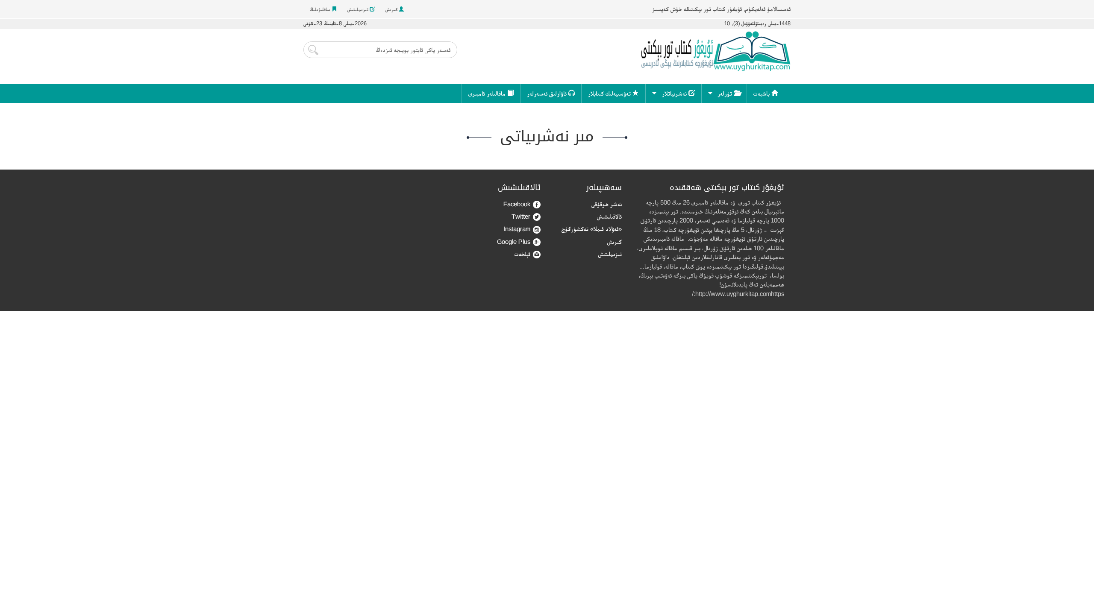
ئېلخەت (522, 254)
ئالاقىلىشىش (609, 216)
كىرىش (392, 9)
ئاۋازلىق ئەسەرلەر (547, 93)
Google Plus (513, 241)
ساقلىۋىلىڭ (321, 9)
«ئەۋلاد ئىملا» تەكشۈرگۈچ (592, 228)
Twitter (521, 216)
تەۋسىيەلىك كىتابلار (610, 93)
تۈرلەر (726, 93)
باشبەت (762, 93)
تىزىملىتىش (358, 9)
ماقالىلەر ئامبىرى (487, 93)
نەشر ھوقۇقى (606, 204)
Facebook (516, 204)
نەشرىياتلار (675, 93)
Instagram (516, 228)
